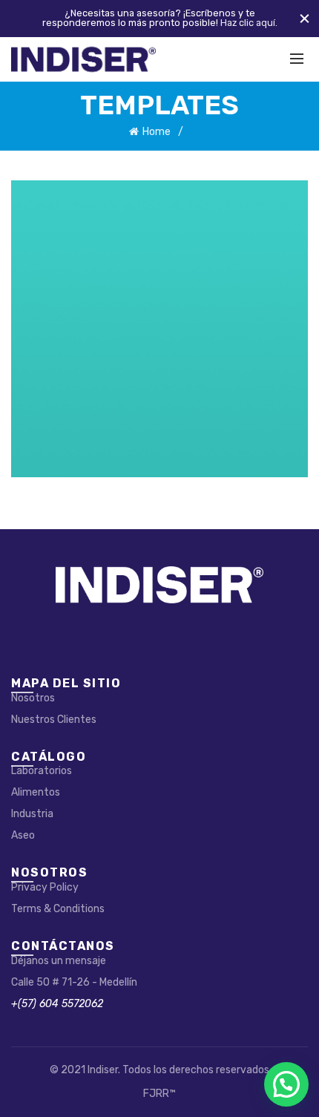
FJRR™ (159, 1093)
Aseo (23, 835)
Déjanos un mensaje (58, 960)
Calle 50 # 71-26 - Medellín (74, 982)
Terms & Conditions (58, 909)
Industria (32, 814)
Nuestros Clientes (53, 719)
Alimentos (35, 792)
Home (156, 131)
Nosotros (33, 698)
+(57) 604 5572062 (57, 1004)
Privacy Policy (45, 887)
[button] (286, 1084)
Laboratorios (41, 770)
